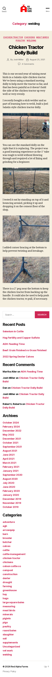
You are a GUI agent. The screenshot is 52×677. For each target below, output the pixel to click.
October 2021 (10, 442)
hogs (5, 598)
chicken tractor (13, 37)
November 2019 (12, 503)
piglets (7, 618)
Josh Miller (18, 59)
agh (5, 526)
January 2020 (11, 495)
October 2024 (11, 422)
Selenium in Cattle (13, 331)
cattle (6, 550)
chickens (29, 37)
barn (5, 534)
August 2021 (10, 450)
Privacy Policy (9, 671)
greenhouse (10, 590)
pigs (5, 622)
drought (7, 582)
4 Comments (28, 64)
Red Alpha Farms (19, 666)
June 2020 (9, 486)
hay (5, 594)
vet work (8, 650)
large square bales (13, 602)
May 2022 (8, 434)
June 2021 (9, 454)
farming (7, 586)
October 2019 (11, 507)
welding (31, 40)
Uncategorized (11, 646)
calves (6, 546)
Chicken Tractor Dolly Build (26, 50)
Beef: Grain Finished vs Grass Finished (25, 350)
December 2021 (12, 438)
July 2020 (8, 482)
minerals (8, 614)
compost (8, 570)
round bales (9, 630)
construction (10, 574)
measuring (9, 606)
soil (5, 638)
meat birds (42, 37)
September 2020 (12, 474)
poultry (20, 40)
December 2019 (12, 499)
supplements (10, 642)
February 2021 (11, 466)
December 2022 (12, 430)
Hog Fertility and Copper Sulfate (21, 337)
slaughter (8, 634)
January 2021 (11, 470)
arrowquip (9, 530)
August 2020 (10, 478)
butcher (7, 542)
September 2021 (12, 446)
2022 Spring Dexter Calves (18, 356)
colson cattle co (12, 566)
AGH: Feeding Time (14, 344)
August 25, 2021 (37, 59)
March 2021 (9, 462)
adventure (9, 522)
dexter (6, 578)
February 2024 (11, 426)
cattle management (14, 554)
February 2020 (11, 491)
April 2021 (8, 458)
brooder (7, 538)
